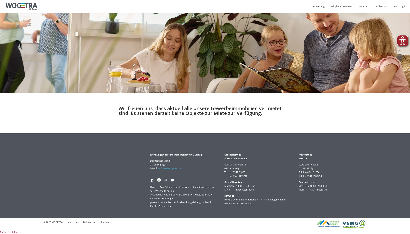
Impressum (73, 222)
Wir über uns (380, 6)
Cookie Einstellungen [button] (11, 232)
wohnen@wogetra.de (169, 168)
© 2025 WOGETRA (53, 222)
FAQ (396, 6)
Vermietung (318, 6)
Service (363, 6)
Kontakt (105, 222)
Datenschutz (90, 222)
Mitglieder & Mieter (342, 6)
